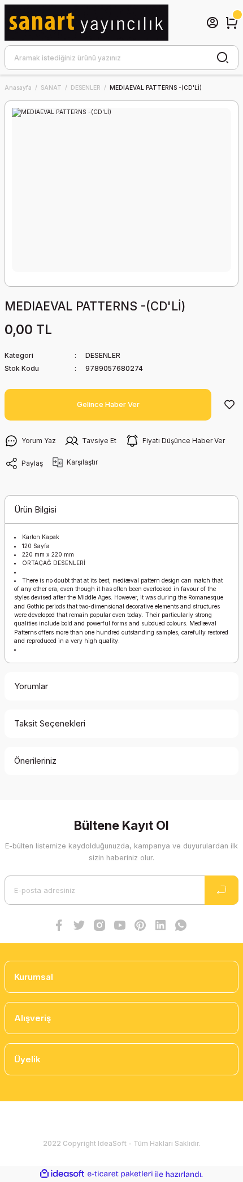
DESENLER (102, 355)
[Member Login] (212, 22)
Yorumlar (31, 686)
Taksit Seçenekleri (49, 723)
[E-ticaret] (120, 1174)
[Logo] (86, 23)
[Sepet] (231, 22)
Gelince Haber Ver (108, 404)
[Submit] (221, 890)
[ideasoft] (62, 1174)
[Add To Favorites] (229, 405)
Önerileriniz (35, 760)
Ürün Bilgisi (35, 509)
